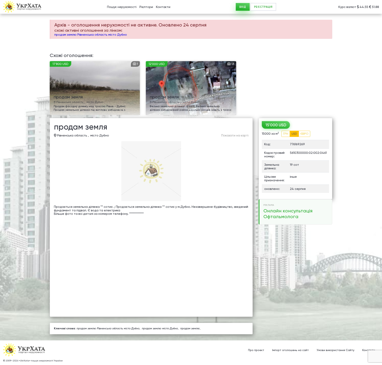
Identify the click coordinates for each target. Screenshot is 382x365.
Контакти (163, 7)
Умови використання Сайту (335, 350)
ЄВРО (304, 133)
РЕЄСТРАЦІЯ (263, 7)
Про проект (256, 350)
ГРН (285, 133)
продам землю (190, 328)
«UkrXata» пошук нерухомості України (41, 360)
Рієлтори (146, 7)
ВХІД (242, 7)
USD (294, 133)
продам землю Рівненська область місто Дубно (90, 34)
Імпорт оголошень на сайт (290, 350)
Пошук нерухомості (121, 7)
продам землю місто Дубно (160, 328)
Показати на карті (234, 135)
